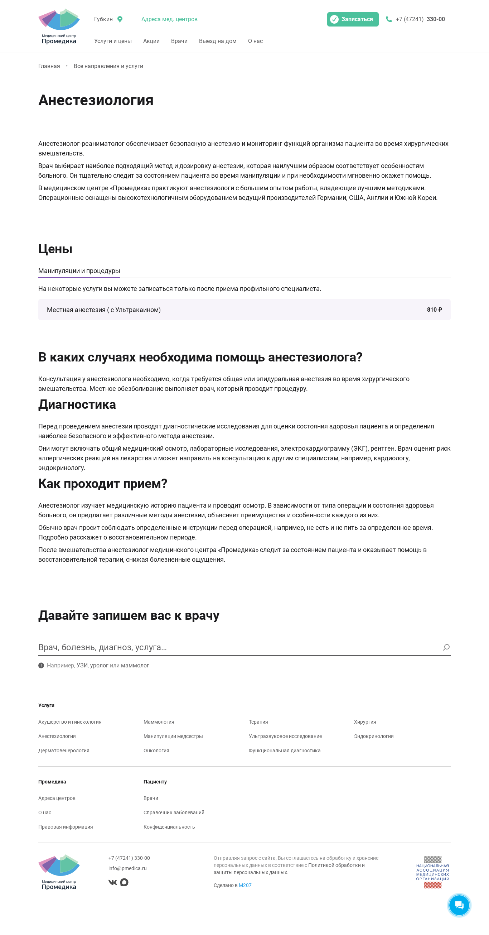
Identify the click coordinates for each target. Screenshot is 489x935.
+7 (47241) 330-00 (129, 858)
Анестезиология (57, 736)
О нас (255, 41)
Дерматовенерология (63, 750)
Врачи (179, 41)
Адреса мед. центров (169, 19)
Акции (151, 41)
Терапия (258, 722)
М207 (245, 885)
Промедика (52, 782)
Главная (49, 66)
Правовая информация (65, 827)
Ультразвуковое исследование (285, 736)
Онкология (156, 750)
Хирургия (365, 722)
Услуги (46, 705)
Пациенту (155, 782)
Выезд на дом (218, 41)
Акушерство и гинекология (70, 722)
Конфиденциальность (169, 827)
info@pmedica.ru (127, 868)
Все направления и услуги (108, 66)
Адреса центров (57, 798)
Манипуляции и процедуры (79, 270)
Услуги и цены (113, 41)
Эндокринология (374, 736)
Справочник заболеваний (174, 812)
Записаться (357, 19)
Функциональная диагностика (285, 750)
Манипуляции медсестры (173, 736)
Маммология (159, 722)
